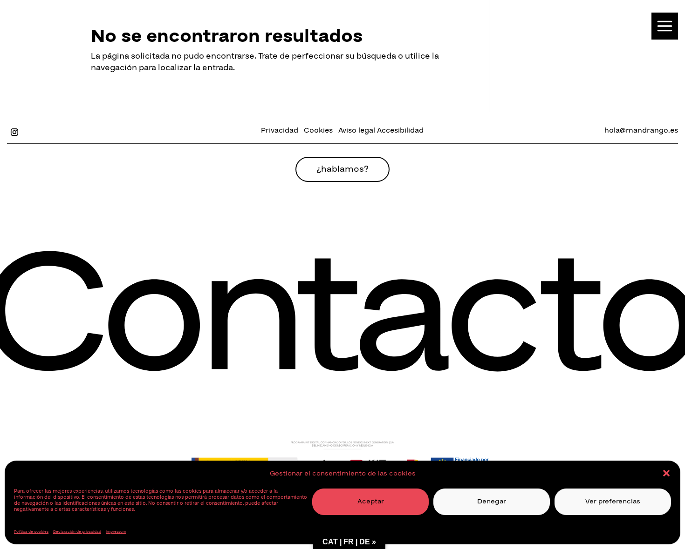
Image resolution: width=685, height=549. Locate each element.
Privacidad (279, 130)
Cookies (318, 130)
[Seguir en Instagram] (14, 132)
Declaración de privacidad (77, 531)
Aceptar (370, 501)
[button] (666, 473)
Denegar (491, 501)
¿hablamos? (342, 169)
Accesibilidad (400, 130)
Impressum (116, 531)
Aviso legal (356, 130)
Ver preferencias (612, 501)
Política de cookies (31, 531)
